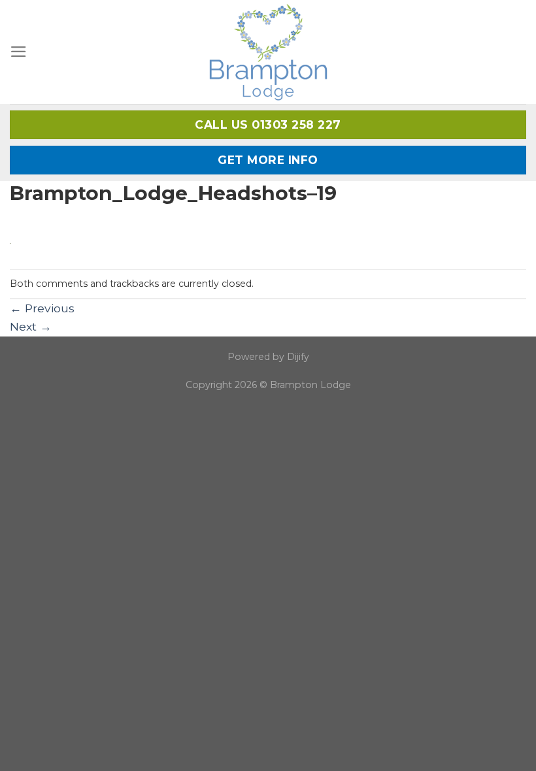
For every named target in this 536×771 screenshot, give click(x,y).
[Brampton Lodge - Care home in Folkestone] (268, 52)
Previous (42, 308)
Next (31, 326)
